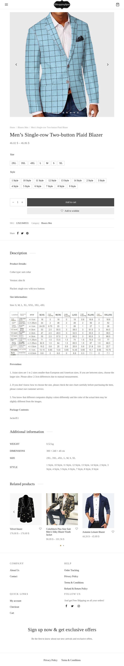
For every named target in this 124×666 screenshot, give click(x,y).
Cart (12, 613)
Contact (13, 576)
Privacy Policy (71, 576)
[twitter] (72, 606)
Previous (16, 64)
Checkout (14, 607)
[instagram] (78, 606)
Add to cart (70, 202)
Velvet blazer (16, 529)
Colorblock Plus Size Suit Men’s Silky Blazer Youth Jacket (58, 532)
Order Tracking (71, 570)
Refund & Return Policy (76, 588)
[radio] (14, 163)
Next (108, 64)
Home (12, 127)
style (12, 172)
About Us (14, 570)
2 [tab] (63, 545)
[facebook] (66, 606)
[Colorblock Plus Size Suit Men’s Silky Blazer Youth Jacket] (62, 509)
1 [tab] (60, 545)
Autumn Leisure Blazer (93, 532)
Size (12, 154)
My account (15, 600)
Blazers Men (23, 127)
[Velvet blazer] (26, 509)
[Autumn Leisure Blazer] (98, 510)
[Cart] (117, 4)
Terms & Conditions (74, 582)
